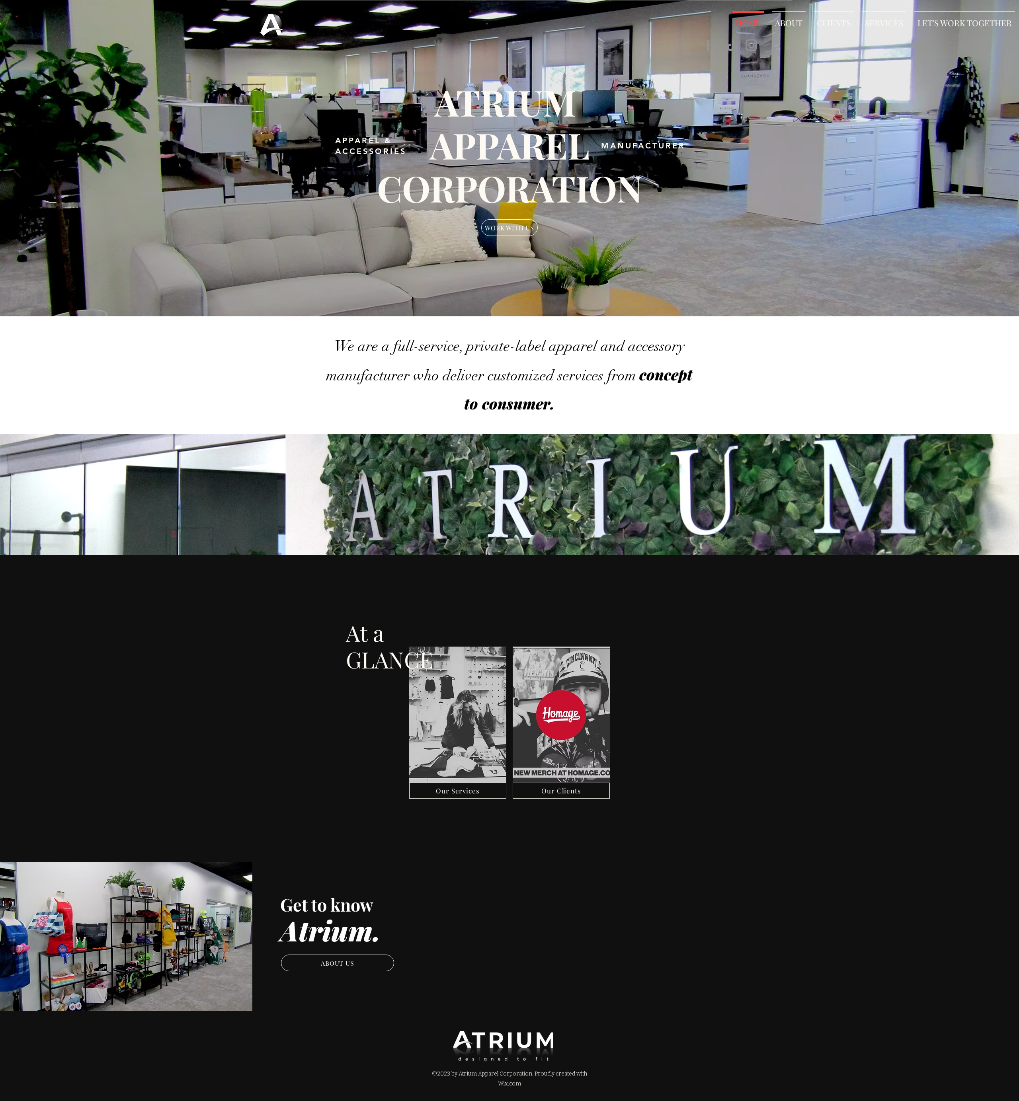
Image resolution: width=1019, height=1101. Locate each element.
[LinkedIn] (712, 45)
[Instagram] (751, 45)
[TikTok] (732, 45)
